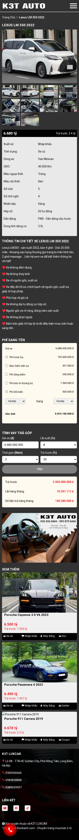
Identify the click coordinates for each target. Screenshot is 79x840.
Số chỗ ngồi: (11, 196)
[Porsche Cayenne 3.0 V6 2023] (39, 592)
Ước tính (10, 413)
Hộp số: (8, 211)
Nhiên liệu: (10, 203)
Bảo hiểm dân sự (19, 365)
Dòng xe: (9, 159)
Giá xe (8, 348)
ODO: (7, 166)
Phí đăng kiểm (18, 374)
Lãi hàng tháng (14, 491)
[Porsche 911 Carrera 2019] (39, 714)
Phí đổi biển (16, 391)
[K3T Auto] (24, 6)
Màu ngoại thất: (13, 174)
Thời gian (12, 452)
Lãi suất (47, 438)
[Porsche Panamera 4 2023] (39, 662)
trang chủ (8, 17)
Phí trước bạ (16, 357)
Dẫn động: (10, 218)
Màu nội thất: (12, 181)
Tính (39, 469)
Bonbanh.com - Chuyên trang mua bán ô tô (44, 828)
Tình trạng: (10, 151)
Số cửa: (8, 188)
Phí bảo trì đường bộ (21, 383)
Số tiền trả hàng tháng (19, 501)
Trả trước (48, 452)
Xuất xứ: (9, 144)
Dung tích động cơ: (15, 226)
